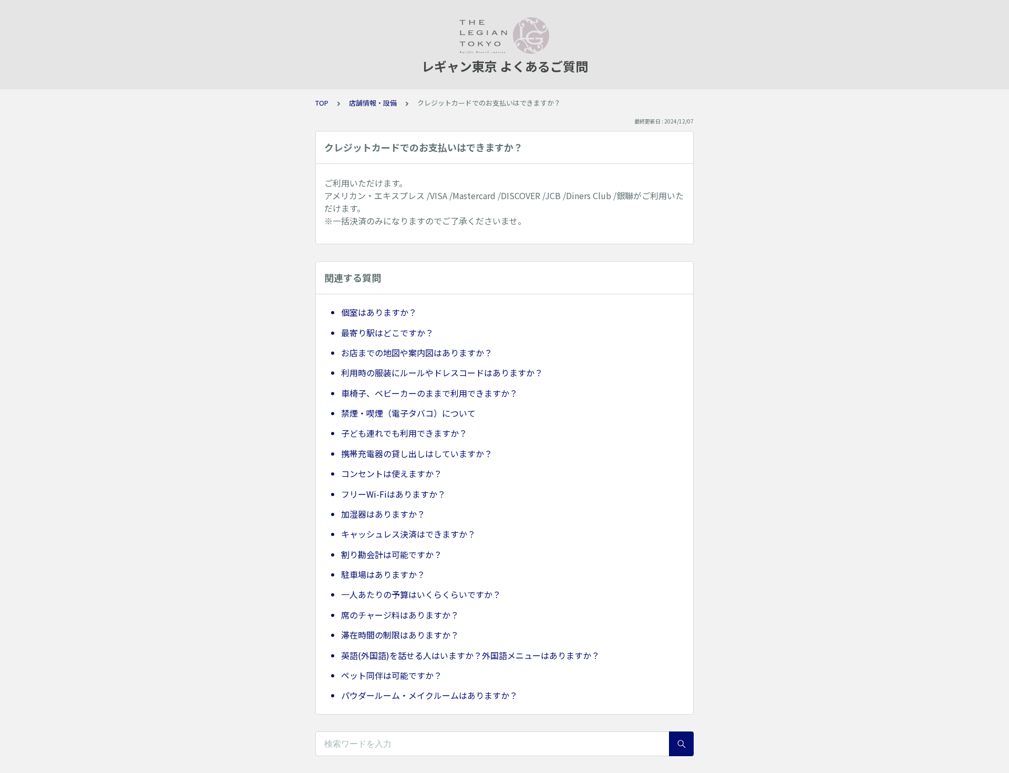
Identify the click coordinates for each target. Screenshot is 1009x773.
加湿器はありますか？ (383, 514)
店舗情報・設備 (373, 103)
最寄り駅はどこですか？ (387, 332)
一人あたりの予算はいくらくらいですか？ (421, 594)
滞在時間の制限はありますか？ (400, 634)
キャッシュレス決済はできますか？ (408, 534)
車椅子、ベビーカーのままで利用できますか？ (429, 393)
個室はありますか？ (379, 312)
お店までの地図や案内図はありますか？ (416, 352)
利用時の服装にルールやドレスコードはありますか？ (442, 372)
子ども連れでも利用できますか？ (404, 433)
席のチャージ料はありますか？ (400, 615)
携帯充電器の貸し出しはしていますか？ (416, 453)
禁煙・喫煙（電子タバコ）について (408, 413)
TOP (321, 103)
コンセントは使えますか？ (391, 473)
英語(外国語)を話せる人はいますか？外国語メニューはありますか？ (470, 655)
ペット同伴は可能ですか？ (391, 675)
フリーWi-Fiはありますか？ (393, 494)
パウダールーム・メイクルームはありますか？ (429, 695)
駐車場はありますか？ (383, 574)
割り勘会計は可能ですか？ (391, 554)
